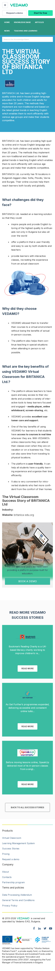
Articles (39, 22)
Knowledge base (22, 22)
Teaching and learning (25, 31)
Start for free (40, 13)
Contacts (7, 877)
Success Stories (10, 848)
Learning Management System (18, 843)
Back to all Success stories (27, 807)
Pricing (5, 853)
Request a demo (14, 13)
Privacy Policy (9, 905)
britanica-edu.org (24, 514)
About (5, 871)
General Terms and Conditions (18, 900)
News (7, 31)
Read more (27, 668)
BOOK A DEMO (27, 581)
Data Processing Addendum (17, 894)
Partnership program (13, 882)
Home (7, 22)
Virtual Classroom (11, 837)
